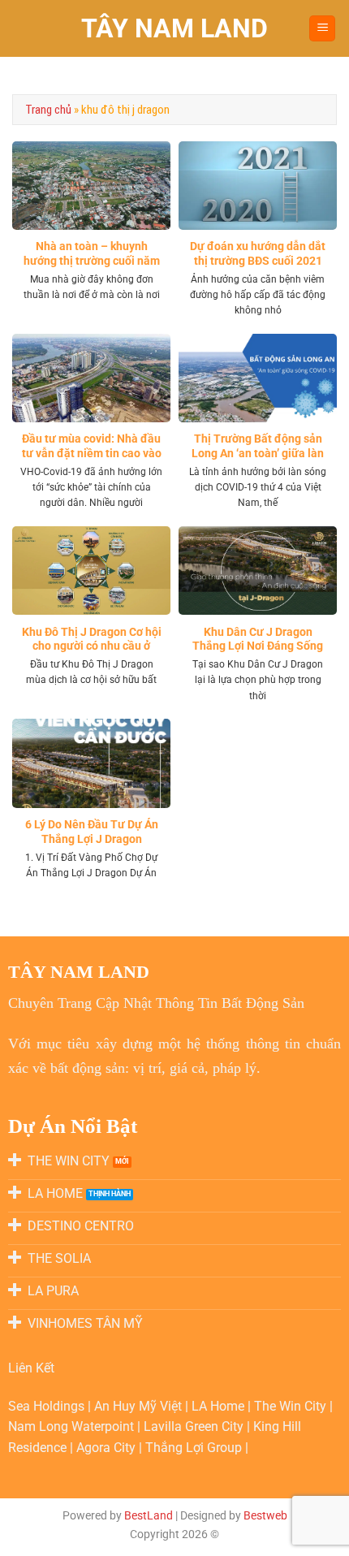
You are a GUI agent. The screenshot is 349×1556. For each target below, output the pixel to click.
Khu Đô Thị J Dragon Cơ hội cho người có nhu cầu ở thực (92, 646)
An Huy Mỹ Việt (139, 1406)
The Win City (292, 1406)
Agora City (106, 1447)
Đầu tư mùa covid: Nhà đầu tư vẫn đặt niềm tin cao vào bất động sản (92, 452)
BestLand (148, 1516)
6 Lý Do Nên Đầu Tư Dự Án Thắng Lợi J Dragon (91, 831)
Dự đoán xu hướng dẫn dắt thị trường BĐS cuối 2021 (257, 253)
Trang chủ (48, 109)
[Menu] (322, 28)
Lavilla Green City (195, 1426)
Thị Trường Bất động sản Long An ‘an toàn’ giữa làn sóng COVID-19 (258, 452)
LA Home (220, 1406)
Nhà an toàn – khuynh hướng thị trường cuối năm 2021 (92, 260)
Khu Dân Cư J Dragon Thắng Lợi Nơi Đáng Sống (257, 639)
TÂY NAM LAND (174, 28)
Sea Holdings (48, 1406)
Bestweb (265, 1516)
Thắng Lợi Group (195, 1447)
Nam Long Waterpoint (72, 1426)
